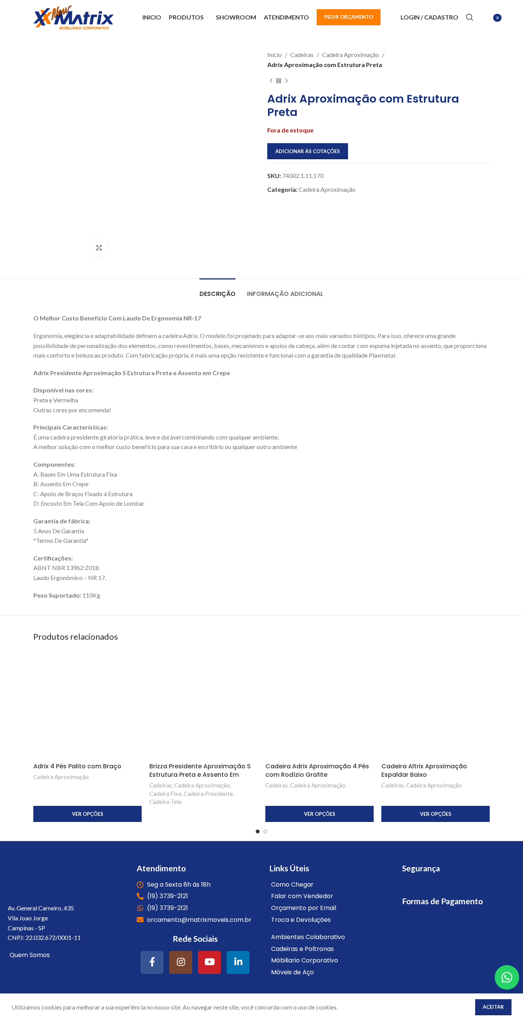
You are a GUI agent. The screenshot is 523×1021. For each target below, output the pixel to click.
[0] (485, 18)
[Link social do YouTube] (209, 962)
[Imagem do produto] (87, 704)
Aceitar (493, 1007)
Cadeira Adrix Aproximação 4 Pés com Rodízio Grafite (317, 770)
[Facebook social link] (152, 962)
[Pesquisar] (469, 17)
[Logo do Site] (73, 16)
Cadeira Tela (165, 801)
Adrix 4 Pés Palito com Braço (77, 766)
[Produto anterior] (271, 81)
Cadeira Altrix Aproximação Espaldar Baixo (424, 770)
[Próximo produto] (286, 81)
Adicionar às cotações (307, 151)
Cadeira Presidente (208, 793)
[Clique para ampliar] (99, 247)
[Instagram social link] (180, 962)
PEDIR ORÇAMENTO (348, 17)
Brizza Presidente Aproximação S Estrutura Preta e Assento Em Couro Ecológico (200, 775)
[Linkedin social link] (238, 962)
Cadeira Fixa (165, 793)
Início (274, 54)
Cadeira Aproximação (350, 54)
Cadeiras (302, 54)
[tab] (217, 290)
